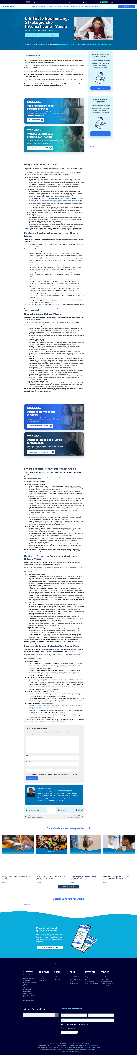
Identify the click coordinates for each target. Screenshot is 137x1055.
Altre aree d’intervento (76, 6)
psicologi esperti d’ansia (44, 705)
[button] (76, 810)
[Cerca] (57, 1015)
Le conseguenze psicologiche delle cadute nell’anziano (83, 877)
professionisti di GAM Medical (68, 44)
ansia (30, 65)
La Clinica (86, 6)
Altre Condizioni (89, 981)
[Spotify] (40, 1009)
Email (28, 761)
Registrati (57, 979)
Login (55, 977)
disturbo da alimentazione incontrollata (64, 200)
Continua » (4, 882)
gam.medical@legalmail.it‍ (91, 1045)
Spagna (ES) (42, 980)
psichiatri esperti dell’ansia (44, 714)
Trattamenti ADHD (51, 6)
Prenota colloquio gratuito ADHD (38, 148)
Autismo (60, 6)
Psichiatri (32, 714)
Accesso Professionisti (91, 983)
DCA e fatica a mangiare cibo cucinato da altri (16, 877)
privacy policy (72, 1028)
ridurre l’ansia (45, 472)
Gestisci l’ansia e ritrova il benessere (39, 452)
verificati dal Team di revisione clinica (101, 44)
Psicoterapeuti (33, 709)
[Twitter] (44, 1009)
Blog (100, 6)
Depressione (66, 6)
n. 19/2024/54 (85, 1047)
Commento (29, 735)
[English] (27, 2)
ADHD (64, 1024)
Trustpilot (28, 39)
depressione (32, 378)
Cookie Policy (104, 979)
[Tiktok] (29, 1009)
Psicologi (31, 705)
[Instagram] (25, 1009)
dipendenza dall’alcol (48, 348)
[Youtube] (37, 1009)
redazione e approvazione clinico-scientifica (52, 964)
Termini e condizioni (106, 981)
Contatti (87, 979)
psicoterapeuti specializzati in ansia (50, 709)
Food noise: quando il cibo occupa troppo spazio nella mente (116, 877)
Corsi (71, 981)
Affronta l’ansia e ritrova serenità (38, 426)
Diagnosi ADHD (41, 6)
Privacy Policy (104, 977)
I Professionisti (74, 983)
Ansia (76, 1024)
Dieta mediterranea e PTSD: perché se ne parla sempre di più (50, 877)
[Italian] (29, 2)
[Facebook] (33, 1009)
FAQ (86, 977)
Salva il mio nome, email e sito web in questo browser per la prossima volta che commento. (53, 774)
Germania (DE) (43, 979)
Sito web (28, 768)
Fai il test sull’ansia (34, 120)
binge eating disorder (46, 200)
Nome (28, 755)
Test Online (93, 6)
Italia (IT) (41, 977)
